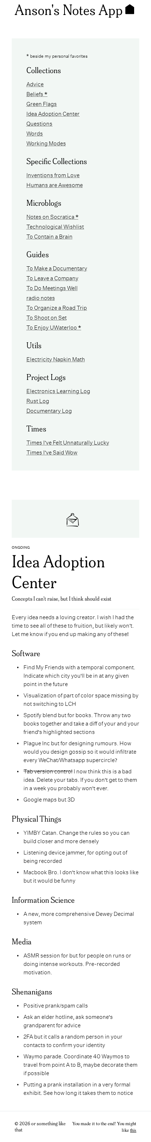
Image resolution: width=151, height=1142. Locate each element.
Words (34, 133)
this (133, 1130)
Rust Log (37, 400)
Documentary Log (49, 410)
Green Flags (41, 103)
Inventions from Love (53, 174)
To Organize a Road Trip (56, 307)
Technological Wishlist (55, 226)
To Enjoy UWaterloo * (53, 327)
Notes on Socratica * (52, 216)
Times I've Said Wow (51, 452)
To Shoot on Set (46, 317)
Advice (35, 83)
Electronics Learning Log (58, 390)
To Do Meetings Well (52, 287)
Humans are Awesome (54, 184)
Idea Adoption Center (53, 113)
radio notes (40, 297)
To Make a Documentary (56, 267)
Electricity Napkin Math (55, 358)
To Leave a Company (52, 277)
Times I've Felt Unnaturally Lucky (67, 442)
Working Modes (46, 142)
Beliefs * (36, 93)
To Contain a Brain (49, 236)
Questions (39, 123)
